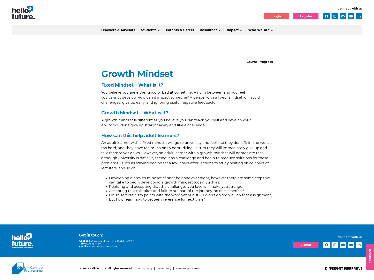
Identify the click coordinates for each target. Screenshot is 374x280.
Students (148, 30)
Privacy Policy (145, 268)
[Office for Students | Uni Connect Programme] (43, 268)
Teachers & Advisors (118, 30)
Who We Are (259, 30)
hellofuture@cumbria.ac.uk (102, 246)
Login (277, 16)
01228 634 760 (92, 243)
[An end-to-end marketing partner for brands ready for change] (343, 268)
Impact (233, 30)
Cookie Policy (163, 268)
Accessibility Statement (188, 268)
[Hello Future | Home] (23, 12)
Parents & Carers (180, 30)
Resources (208, 30)
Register (306, 16)
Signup (306, 245)
